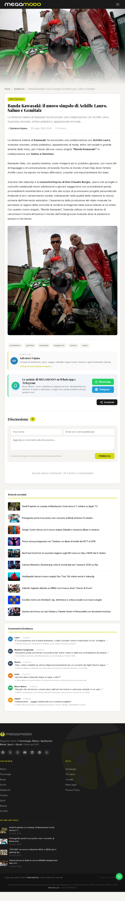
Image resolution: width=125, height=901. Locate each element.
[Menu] (117, 4)
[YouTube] (25, 752)
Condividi (109, 402)
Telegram (104, 389)
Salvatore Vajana (18, 128)
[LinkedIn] (32, 752)
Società (3, 811)
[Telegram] (39, 752)
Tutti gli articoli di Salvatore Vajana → (36, 366)
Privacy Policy (73, 790)
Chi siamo (70, 774)
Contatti (69, 779)
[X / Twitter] (10, 752)
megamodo (59, 345)
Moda (3, 779)
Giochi (3, 785)
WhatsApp (105, 382)
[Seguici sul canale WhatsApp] (119, 876)
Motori (3, 769)
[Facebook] (3, 752)
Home (7, 89)
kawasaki (43, 345)
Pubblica (105, 456)
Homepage (71, 769)
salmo (85, 345)
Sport (2, 800)
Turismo (4, 795)
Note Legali (71, 785)
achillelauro (15, 345)
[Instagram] (17, 752)
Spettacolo (19, 89)
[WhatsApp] (47, 752)
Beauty (3, 806)
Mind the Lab (53, 888)
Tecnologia (5, 774)
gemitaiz (30, 345)
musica (73, 345)
